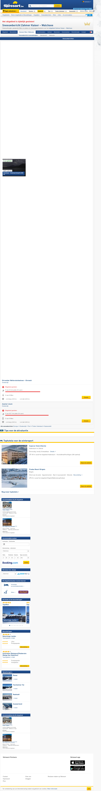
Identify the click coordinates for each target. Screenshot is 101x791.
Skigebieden (5, 15)
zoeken (26, 562)
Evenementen (65, 32)
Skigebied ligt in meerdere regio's (82, 8)
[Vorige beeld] (4, 614)
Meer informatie (52, 789)
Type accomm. (23, 554)
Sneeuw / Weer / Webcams (26, 32)
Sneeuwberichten (46, 15)
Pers (4, 781)
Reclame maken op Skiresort (57, 776)
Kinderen (10, 554)
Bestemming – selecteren (9, 548)
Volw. (4, 554)
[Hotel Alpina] (7, 505)
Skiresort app (75, 757)
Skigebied (5, 32)
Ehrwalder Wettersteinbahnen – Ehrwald (17, 380)
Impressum (6, 779)
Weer (54, 15)
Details (86, 397)
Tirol (29, 426)
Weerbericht (43, 35)
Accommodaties (67, 15)
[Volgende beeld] (27, 614)
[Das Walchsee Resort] (7, 522)
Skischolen (57, 32)
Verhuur (49, 32)
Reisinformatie (75, 32)
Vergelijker (36, 15)
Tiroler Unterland (37, 426)
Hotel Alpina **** (7, 510)
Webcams (52, 35)
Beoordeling (13, 32)
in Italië (13, 638)
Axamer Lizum (7, 404)
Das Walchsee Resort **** (10, 526)
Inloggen (28, 779)
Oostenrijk (5, 382)
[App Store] (77, 765)
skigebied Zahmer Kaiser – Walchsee (60, 28)
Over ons (28, 776)
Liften (59, 15)
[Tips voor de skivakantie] (88, 15)
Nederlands (87, 1)
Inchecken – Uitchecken (9, 541)
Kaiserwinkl (47, 426)
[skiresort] (13, 5)
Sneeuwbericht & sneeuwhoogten (28, 35)
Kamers (16, 554)
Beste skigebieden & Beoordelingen (21, 15)
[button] (10, 563)
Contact (84, 32)
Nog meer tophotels (10, 492)
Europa (15, 426)
